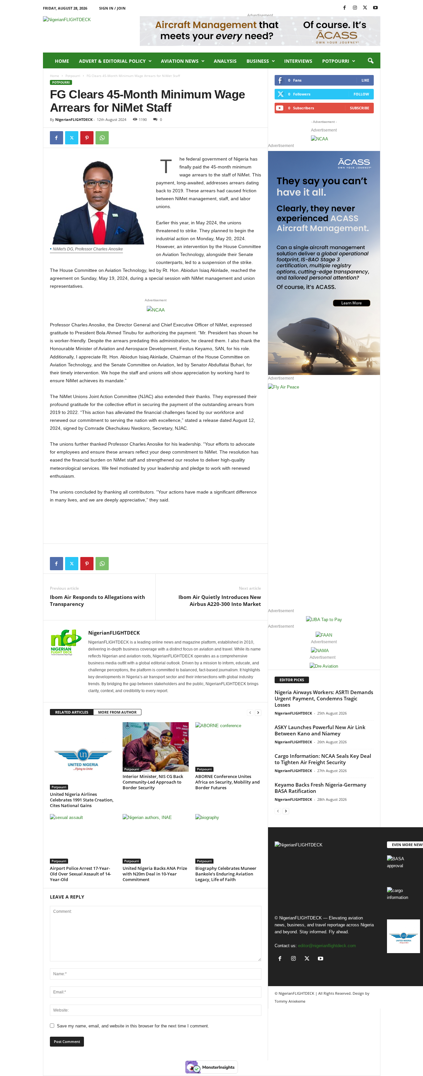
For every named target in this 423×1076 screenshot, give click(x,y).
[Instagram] (355, 8)
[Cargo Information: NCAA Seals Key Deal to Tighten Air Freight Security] (403, 899)
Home (62, 61)
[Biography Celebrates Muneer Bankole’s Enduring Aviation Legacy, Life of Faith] (228, 839)
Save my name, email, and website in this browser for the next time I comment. (133, 1025)
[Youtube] (375, 8)
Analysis (225, 61)
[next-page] (258, 712)
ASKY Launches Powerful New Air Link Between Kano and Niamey (320, 730)
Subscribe (359, 107)
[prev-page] (250, 712)
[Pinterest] (87, 137)
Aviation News (180, 61)
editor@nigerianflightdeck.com (327, 945)
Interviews (298, 61)
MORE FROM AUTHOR (117, 712)
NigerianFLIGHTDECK (74, 119)
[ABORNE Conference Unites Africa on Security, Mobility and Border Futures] (228, 747)
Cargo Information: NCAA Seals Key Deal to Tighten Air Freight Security (323, 759)
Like (365, 80)
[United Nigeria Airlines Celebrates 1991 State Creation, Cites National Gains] (83, 756)
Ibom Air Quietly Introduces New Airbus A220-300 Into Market (219, 600)
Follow (361, 94)
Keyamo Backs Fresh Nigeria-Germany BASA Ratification (320, 787)
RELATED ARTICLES (71, 712)
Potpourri (335, 61)
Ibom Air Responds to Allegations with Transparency (97, 600)
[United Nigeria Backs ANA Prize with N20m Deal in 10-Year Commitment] (156, 839)
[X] (365, 8)
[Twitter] (71, 137)
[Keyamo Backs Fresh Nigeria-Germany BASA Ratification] (403, 867)
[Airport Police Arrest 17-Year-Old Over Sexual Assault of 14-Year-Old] (83, 839)
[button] (370, 61)
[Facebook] (345, 8)
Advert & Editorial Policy (112, 61)
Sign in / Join (112, 8)
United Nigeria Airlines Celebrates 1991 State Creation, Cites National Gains (81, 799)
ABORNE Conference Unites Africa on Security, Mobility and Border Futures (227, 782)
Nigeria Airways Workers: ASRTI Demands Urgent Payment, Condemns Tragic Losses (324, 698)
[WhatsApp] (102, 137)
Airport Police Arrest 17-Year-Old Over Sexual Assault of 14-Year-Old (80, 873)
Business (258, 61)
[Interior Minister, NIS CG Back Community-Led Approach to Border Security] (156, 747)
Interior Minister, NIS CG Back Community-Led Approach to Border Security (153, 782)
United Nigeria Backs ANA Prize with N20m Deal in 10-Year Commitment (155, 873)
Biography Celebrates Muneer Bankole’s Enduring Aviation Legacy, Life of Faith (225, 873)
